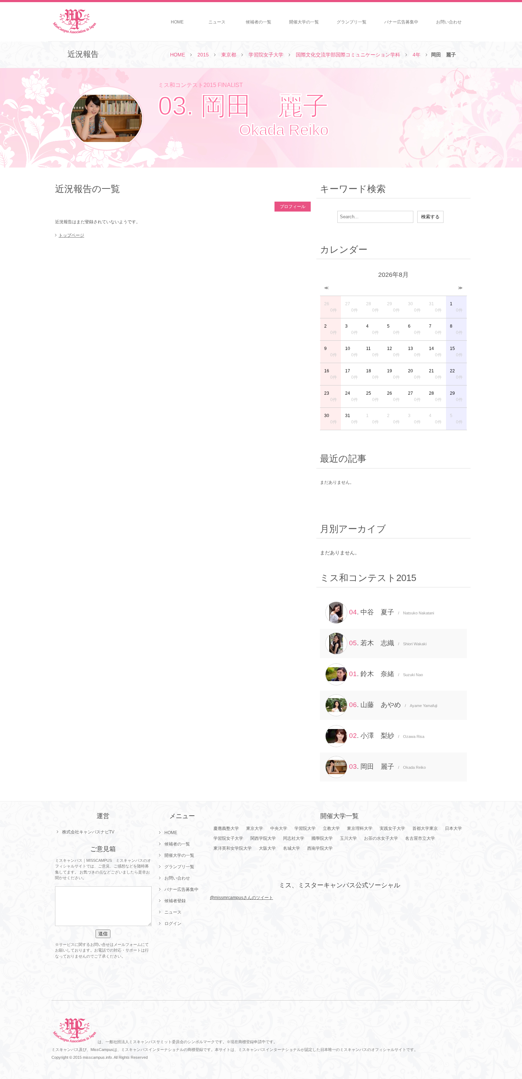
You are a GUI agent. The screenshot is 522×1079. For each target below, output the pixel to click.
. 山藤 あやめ (393, 704)
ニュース (216, 22)
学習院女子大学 (266, 54)
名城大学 (291, 848)
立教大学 (331, 828)
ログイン (172, 923)
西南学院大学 (320, 848)
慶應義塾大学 (226, 828)
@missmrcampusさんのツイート (241, 897)
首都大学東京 (425, 828)
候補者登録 (175, 900)
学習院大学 (305, 828)
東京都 (228, 54)
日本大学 (453, 828)
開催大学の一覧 (304, 22)
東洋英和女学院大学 (232, 848)
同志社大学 (293, 838)
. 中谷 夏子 (391, 612)
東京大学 (254, 828)
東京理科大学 (360, 828)
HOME (177, 22)
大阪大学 (267, 848)
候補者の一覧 (258, 22)
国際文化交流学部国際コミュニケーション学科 (348, 54)
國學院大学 (322, 838)
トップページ (71, 235)
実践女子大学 (392, 828)
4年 (416, 54)
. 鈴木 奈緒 (386, 674)
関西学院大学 (263, 838)
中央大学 (278, 828)
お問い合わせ (449, 22)
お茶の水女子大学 (381, 838)
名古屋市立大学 (420, 838)
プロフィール (292, 206)
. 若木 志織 (387, 643)
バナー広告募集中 (401, 22)
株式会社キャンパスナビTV (88, 831)
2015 (203, 54)
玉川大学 (348, 838)
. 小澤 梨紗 (386, 735)
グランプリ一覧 (351, 22)
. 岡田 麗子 (387, 766)
